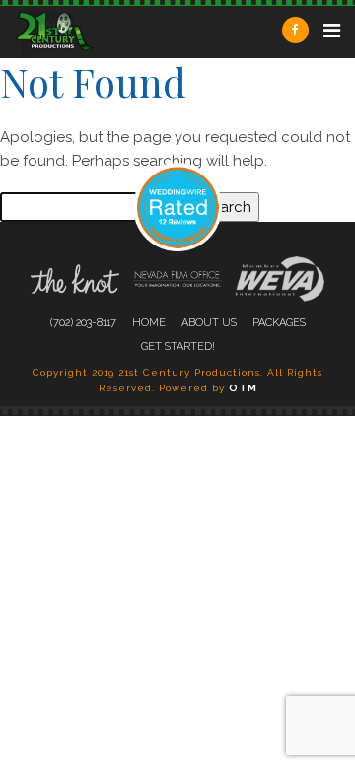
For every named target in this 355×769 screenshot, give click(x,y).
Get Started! (178, 346)
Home (149, 322)
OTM (243, 388)
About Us (209, 322)
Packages (279, 322)
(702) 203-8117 (83, 322)
